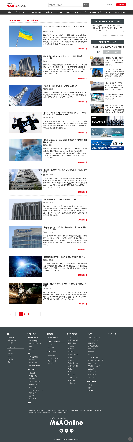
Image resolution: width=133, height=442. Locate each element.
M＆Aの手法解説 (34, 365)
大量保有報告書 (73, 340)
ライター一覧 (111, 334)
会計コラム (32, 396)
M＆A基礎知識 (33, 357)
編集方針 (32, 411)
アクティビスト (73, 337)
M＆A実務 (31, 369)
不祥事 (70, 357)
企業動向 (71, 349)
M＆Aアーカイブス (35, 344)
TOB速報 (10, 343)
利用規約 (65, 411)
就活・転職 (92, 375)
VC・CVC (51, 364)
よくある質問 (33, 363)
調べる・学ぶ (37, 12)
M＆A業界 (71, 346)
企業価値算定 (33, 387)
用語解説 (32, 360)
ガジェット (92, 377)
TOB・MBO (72, 343)
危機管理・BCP (73, 363)
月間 (116, 52)
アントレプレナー (53, 361)
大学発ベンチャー (54, 355)
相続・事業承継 (53, 337)
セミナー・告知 (120, 12)
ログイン (109, 5)
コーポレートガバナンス (37, 390)
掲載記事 (89, 411)
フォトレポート (93, 340)
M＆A (9, 350)
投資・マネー (92, 349)
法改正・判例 (33, 376)
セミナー (91, 391)
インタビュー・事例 (63, 12)
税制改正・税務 (34, 384)
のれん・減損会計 (34, 381)
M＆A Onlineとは (41, 411)
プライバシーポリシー (54, 411)
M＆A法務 (32, 373)
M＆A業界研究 (33, 341)
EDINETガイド (93, 343)
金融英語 (91, 369)
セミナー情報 (91, 381)
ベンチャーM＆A (53, 358)
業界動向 (71, 352)
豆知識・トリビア (94, 366)
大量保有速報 (12, 340)
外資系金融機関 (93, 346)
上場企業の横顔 (73, 366)
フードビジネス (73, 377)
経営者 (70, 369)
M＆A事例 (51, 348)
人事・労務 (32, 393)
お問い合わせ (97, 411)
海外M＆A (71, 383)
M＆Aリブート (33, 349)
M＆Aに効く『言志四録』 (96, 360)
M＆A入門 (31, 353)
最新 (98, 52)
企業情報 (10, 359)
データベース (19, 12)
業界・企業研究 (33, 337)
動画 (30, 346)
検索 (85, 4)
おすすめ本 (92, 363)
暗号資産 (91, 352)
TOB (9, 356)
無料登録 (121, 5)
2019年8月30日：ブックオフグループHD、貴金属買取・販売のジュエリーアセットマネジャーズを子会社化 (107, 28)
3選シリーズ (92, 372)
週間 (107, 52)
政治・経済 (71, 380)
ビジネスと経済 (95, 12)
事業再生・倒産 (73, 354)
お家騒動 (71, 360)
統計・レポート (34, 399)
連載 (29, 403)
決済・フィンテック (94, 337)
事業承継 (49, 12)
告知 (89, 388)
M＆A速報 (11, 337)
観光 (69, 372)
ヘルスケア (71, 375)
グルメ (90, 354)
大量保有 (10, 353)
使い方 (10, 362)
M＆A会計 (32, 379)
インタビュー (52, 345)
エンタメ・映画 (93, 357)
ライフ (107, 12)
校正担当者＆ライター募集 (77, 411)
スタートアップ (80, 12)
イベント (91, 385)
